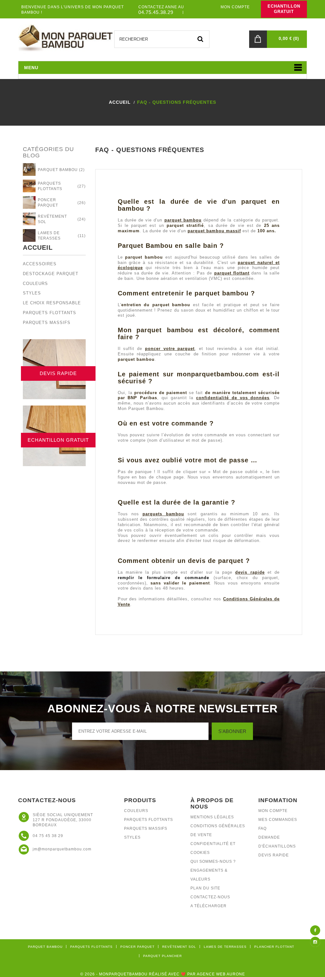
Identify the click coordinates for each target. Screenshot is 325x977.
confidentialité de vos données (232, 397)
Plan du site (205, 888)
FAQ (262, 828)
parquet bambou (183, 220)
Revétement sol (179, 946)
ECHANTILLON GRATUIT (284, 9)
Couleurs (35, 283)
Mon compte (273, 811)
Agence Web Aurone (221, 974)
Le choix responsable (52, 302)
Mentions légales (212, 817)
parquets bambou (163, 514)
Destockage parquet (50, 273)
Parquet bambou (45, 946)
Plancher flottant (274, 946)
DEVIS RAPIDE (58, 373)
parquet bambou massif (214, 230)
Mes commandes (277, 819)
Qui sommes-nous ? (213, 861)
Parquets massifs (46, 322)
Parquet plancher (162, 956)
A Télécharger (208, 906)
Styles (32, 293)
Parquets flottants (49, 312)
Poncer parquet (137, 946)
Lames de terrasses (225, 946)
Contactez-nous (210, 897)
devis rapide (249, 572)
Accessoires (39, 263)
